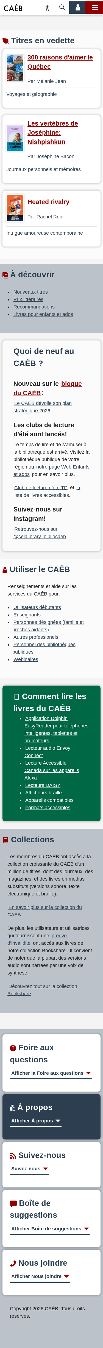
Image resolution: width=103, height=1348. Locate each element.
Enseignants (27, 615)
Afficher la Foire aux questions (47, 1073)
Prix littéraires (28, 299)
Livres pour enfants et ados (43, 314)
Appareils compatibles (49, 800)
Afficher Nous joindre (36, 1276)
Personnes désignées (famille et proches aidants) (48, 625)
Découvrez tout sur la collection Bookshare (42, 989)
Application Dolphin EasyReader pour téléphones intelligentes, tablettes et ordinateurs (56, 729)
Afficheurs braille (43, 792)
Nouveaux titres (30, 292)
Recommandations (34, 307)
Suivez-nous (25, 1168)
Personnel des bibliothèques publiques (44, 648)
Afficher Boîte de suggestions (46, 1228)
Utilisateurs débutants (37, 607)
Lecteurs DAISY (42, 785)
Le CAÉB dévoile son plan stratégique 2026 (42, 406)
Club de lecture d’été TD (41, 487)
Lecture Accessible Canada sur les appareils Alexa (51, 770)
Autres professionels (35, 637)
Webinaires (25, 659)
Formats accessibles (47, 807)
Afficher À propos (32, 1121)
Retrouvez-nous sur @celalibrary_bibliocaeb (39, 532)
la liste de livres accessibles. (46, 491)
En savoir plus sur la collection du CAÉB (44, 911)
